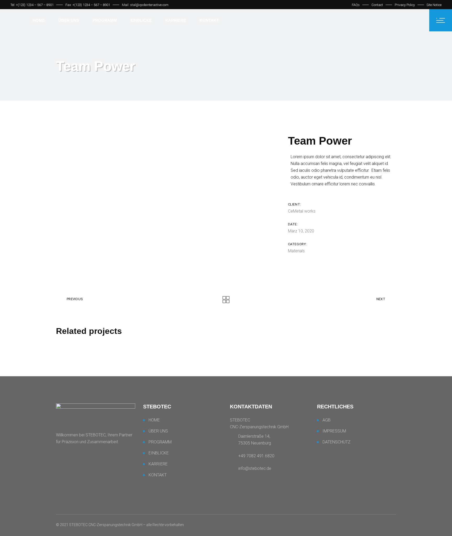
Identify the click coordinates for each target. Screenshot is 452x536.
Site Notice (434, 5)
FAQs (356, 5)
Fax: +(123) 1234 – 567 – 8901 (87, 5)
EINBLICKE (159, 453)
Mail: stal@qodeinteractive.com (145, 5)
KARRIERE (158, 463)
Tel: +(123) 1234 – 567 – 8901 (32, 5)
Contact (377, 5)
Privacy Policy (405, 5)
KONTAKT (158, 474)
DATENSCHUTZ (337, 442)
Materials (296, 250)
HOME (154, 420)
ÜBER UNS (158, 431)
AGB (327, 420)
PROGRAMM (160, 442)
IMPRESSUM (334, 431)
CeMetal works (301, 211)
